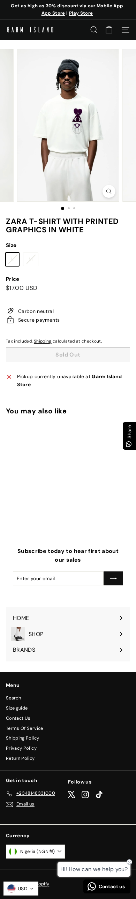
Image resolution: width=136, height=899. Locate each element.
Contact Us (18, 718)
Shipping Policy (22, 738)
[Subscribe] (113, 578)
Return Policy (20, 758)
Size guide (17, 708)
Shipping (43, 341)
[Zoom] (108, 191)
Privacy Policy (21, 748)
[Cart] (109, 30)
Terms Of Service (24, 728)
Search (13, 698)
